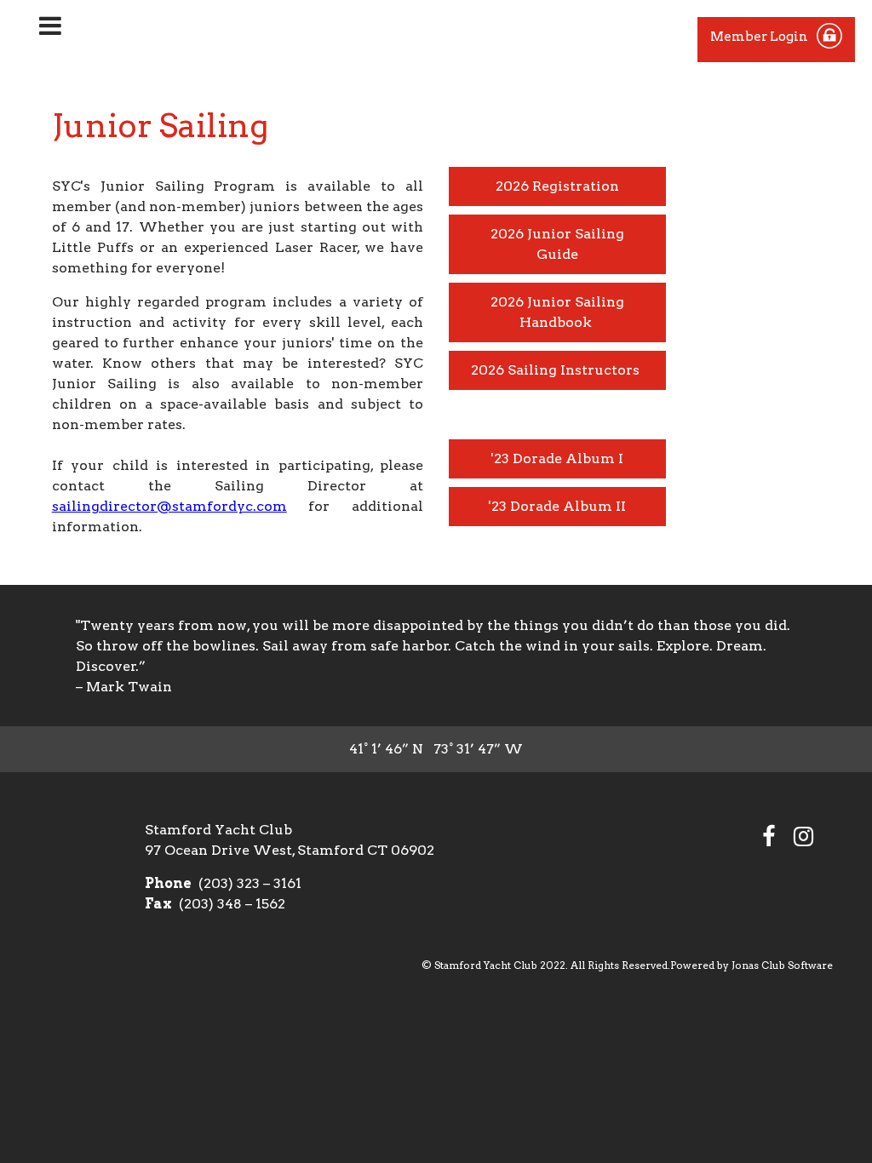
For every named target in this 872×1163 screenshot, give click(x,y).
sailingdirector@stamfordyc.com (169, 506)
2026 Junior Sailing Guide (557, 244)
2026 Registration (557, 186)
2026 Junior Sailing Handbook (557, 312)
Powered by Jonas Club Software (751, 965)
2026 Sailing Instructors (557, 370)
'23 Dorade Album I (557, 458)
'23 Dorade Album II (557, 506)
